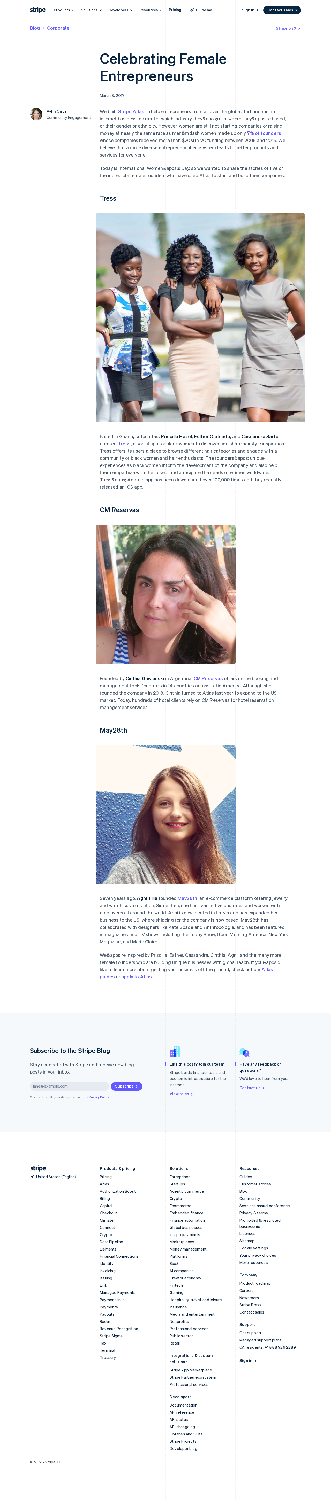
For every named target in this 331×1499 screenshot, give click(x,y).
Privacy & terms (253, 1212)
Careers (246, 1290)
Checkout (108, 1212)
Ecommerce (180, 1205)
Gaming (176, 1292)
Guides (245, 1176)
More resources (253, 1262)
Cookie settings (253, 1248)
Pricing (175, 9)
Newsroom (249, 1297)
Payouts (107, 1314)
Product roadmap (255, 1283)
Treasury (108, 1357)
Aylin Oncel (57, 111)
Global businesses (186, 1227)
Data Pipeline (111, 1241)
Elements (108, 1249)
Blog (35, 28)
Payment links (112, 1299)
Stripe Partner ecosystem (193, 1377)
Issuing (106, 1277)
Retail (175, 1343)
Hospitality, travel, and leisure (196, 1299)
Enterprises (180, 1176)
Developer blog (183, 1448)
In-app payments (185, 1234)
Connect (107, 1227)
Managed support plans (260, 1339)
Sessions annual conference (264, 1205)
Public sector (181, 1335)
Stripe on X (286, 28)
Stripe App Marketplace (191, 1369)
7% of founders (264, 133)
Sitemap (246, 1240)
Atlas (104, 1183)
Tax (103, 1343)
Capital (106, 1205)
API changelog (182, 1426)
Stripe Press (250, 1304)
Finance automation (187, 1220)
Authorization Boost (118, 1191)
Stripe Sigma (111, 1335)
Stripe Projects (183, 1441)
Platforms (178, 1256)
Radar (105, 1321)
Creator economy (185, 1277)
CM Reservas (208, 678)
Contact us (249, 1087)
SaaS (174, 1263)
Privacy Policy (99, 1097)
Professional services (189, 1328)
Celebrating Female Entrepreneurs (163, 66)
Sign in (248, 9)
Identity (107, 1263)
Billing (105, 1198)
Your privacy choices (257, 1255)
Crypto (106, 1234)
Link (103, 1285)
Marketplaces (182, 1241)
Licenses (247, 1233)
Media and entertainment (192, 1314)
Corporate (58, 28)
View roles (179, 1093)
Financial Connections (119, 1256)
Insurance (178, 1306)
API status (179, 1419)
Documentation (184, 1405)
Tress (124, 443)
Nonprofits (179, 1321)
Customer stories (255, 1183)
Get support (250, 1332)
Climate (107, 1220)
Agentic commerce (187, 1191)
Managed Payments (118, 1292)
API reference (182, 1412)
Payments (109, 1306)
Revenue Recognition (119, 1328)
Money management (188, 1249)
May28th (187, 898)
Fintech (176, 1285)
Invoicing (108, 1270)
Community (249, 1198)
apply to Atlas (136, 977)
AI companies (182, 1270)
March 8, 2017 (112, 95)
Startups (177, 1183)
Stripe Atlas (131, 111)
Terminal (107, 1350)
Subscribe (124, 1086)
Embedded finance (187, 1212)
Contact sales (280, 9)
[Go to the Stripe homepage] (36, 1168)
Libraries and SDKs (186, 1433)
